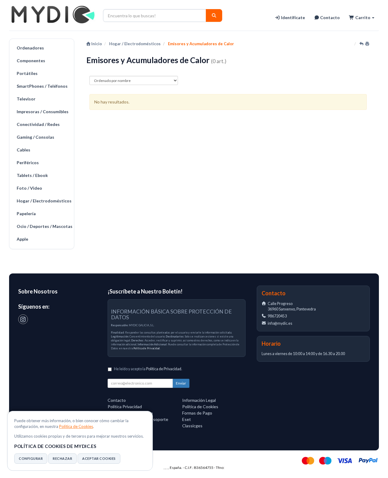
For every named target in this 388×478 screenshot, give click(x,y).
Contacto (329, 17)
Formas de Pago (197, 412)
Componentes (31, 60)
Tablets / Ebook (32, 175)
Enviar (181, 383)
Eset (186, 419)
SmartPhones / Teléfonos (42, 86)
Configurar (31, 458)
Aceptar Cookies (99, 458)
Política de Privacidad (146, 348)
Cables (23, 149)
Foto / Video (29, 188)
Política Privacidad (125, 406)
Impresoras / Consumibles (43, 111)
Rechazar (62, 458)
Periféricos (28, 162)
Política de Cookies (76, 426)
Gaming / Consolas (35, 137)
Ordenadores (30, 47)
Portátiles (27, 73)
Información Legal (199, 400)
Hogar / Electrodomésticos (44, 200)
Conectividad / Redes (38, 124)
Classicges (192, 425)
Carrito (362, 17)
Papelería (26, 213)
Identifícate (292, 17)
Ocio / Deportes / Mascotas (44, 226)
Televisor (26, 98)
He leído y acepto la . (148, 369)
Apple (22, 239)
